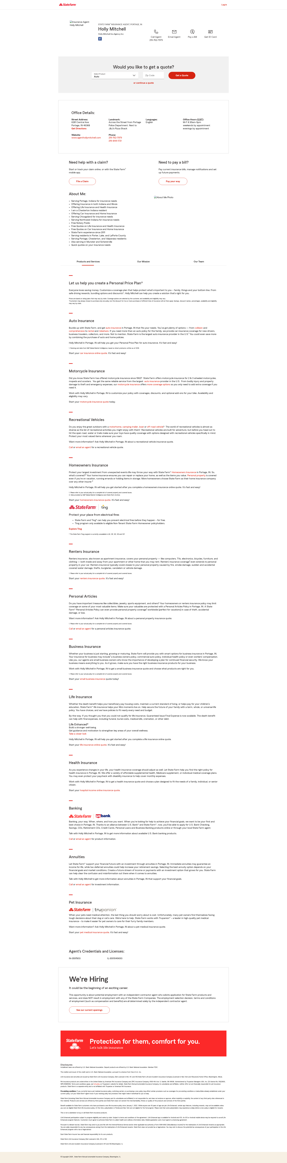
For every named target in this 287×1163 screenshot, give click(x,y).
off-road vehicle (155, 427)
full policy (97, 1084)
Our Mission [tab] (143, 261)
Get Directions (78, 128)
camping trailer (130, 427)
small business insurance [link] (92, 679)
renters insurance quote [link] (92, 578)
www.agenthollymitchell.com (86, 137)
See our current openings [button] (89, 1010)
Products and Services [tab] (88, 261)
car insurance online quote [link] (93, 353)
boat (141, 427)
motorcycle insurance (129, 384)
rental (91, 331)
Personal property (196, 475)
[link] (174, 39)
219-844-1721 (115, 141)
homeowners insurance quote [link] (95, 500)
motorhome (115, 427)
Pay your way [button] (173, 181)
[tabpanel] (143, 126)
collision (199, 328)
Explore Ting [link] (75, 529)
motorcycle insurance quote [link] (94, 402)
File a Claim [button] (82, 181)
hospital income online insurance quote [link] (100, 790)
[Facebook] (100, 39)
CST (200, 119)
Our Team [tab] (199, 261)
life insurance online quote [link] (93, 745)
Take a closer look (77, 734)
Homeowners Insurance (184, 472)
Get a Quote (182, 75)
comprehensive (77, 331)
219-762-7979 (115, 137)
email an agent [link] (83, 447)
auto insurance (113, 328)
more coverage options (158, 384)
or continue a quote (143, 83)
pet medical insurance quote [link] (94, 932)
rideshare (104, 331)
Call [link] (71, 447)
